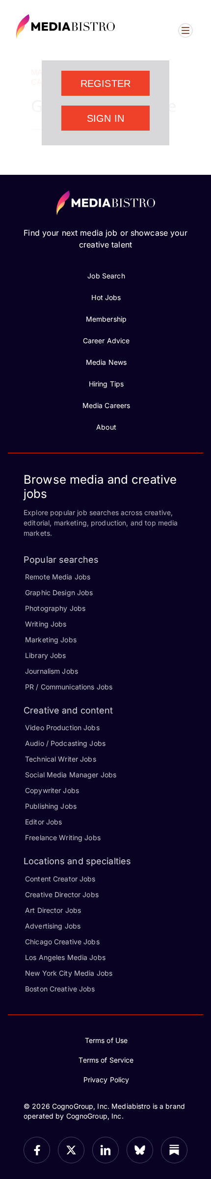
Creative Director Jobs (62, 894)
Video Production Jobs (62, 727)
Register (105, 83)
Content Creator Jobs (60, 879)
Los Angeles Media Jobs (65, 957)
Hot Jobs (106, 297)
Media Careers (106, 405)
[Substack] (174, 1150)
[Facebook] (37, 1150)
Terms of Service (106, 1060)
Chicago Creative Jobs (62, 941)
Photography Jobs (55, 608)
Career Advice (106, 340)
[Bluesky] (140, 1150)
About (106, 427)
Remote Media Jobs (57, 577)
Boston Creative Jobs (60, 989)
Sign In (105, 118)
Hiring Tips (106, 384)
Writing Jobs (46, 624)
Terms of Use (106, 1040)
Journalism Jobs (51, 671)
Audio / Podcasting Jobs (65, 743)
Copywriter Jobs (52, 790)
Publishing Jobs (51, 806)
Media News (106, 362)
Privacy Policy (106, 1079)
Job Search (106, 276)
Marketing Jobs (51, 639)
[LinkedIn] (105, 1150)
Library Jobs (45, 655)
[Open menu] (185, 30)
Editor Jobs (43, 822)
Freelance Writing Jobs (63, 837)
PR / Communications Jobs (68, 687)
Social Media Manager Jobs (70, 774)
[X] (71, 1150)
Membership (106, 319)
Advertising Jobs (52, 926)
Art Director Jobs (53, 910)
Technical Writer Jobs (60, 759)
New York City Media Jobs (68, 973)
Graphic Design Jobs (59, 592)
